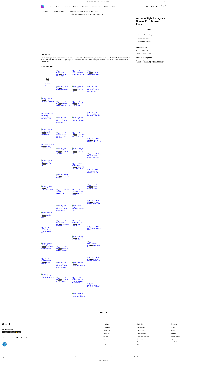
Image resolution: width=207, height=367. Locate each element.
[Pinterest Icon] (26, 337)
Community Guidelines (119, 356)
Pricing (139, 344)
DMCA (127, 356)
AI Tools (106, 336)
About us (173, 333)
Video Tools (107, 330)
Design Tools (107, 333)
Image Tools (107, 327)
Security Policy (134, 356)
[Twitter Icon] (8, 337)
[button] (50, 6)
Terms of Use (64, 356)
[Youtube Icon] (21, 337)
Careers (173, 330)
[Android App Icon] (11, 332)
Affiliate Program (175, 336)
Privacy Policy (72, 356)
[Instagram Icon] (12, 337)
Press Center (174, 342)
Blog (172, 339)
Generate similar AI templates (146, 34)
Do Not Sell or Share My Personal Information (88, 356)
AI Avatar (139, 342)
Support (173, 327)
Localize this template (144, 41)
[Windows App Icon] (18, 332)
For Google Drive (141, 333)
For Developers (141, 330)
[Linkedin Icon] (17, 337)
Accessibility (143, 356)
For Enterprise (140, 327)
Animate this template (144, 38)
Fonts (105, 344)
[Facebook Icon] (3, 337)
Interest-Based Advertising (106, 356)
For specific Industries (143, 336)
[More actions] (67, 74)
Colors (105, 342)
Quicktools (140, 339)
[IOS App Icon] (5, 332)
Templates (106, 339)
